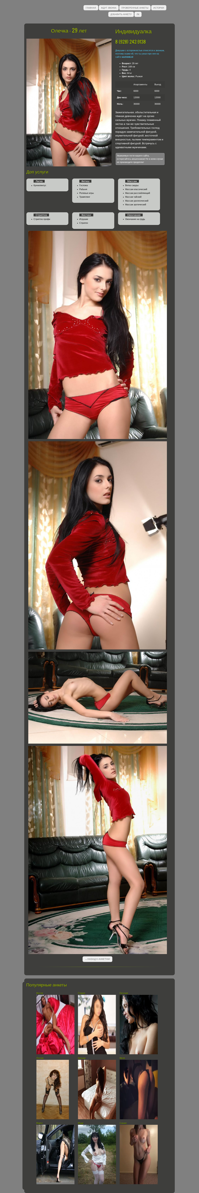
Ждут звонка (108, 7)
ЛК (138, 14)
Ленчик (40, 1058)
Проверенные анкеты (134, 7)
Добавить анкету (121, 14)
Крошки (82, 1058)
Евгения (124, 993)
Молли (39, 993)
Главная (91, 7)
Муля (122, 1058)
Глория (81, 993)
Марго (39, 1123)
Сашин (123, 1123)
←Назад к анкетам (97, 959)
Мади (80, 1123)
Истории (158, 7)
